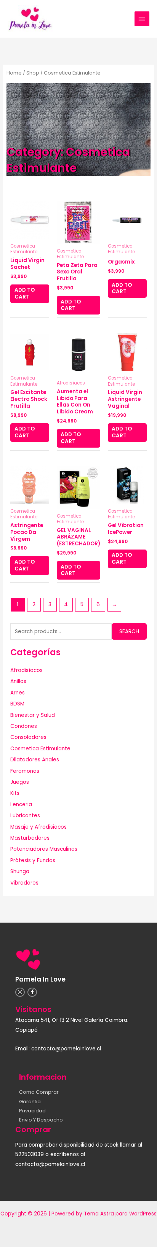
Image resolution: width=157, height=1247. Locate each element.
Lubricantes (25, 815)
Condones (23, 726)
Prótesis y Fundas (32, 860)
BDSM (17, 703)
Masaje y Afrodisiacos (38, 827)
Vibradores (24, 882)
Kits (14, 793)
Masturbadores (30, 838)
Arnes (17, 692)
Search (129, 631)
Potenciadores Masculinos (43, 849)
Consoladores (28, 737)
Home (14, 73)
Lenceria (21, 804)
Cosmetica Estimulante (40, 748)
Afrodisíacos (26, 670)
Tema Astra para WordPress (120, 1213)
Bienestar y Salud (32, 715)
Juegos (19, 782)
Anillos (18, 681)
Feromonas (24, 771)
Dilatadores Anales (34, 759)
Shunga (19, 871)
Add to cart (24, 293)
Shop (32, 73)
